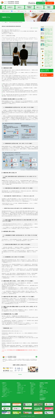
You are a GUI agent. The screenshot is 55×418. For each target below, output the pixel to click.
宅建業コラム (42, 386)
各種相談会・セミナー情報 (21, 385)
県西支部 (32, 390)
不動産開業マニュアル (5, 390)
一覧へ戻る (20, 374)
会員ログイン (19, 390)
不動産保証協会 (42, 399)
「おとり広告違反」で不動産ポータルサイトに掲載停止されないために (48, 59)
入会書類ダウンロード (5, 395)
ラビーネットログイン (20, 391)
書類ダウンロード (20, 386)
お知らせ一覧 (42, 384)
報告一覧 (41, 385)
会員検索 (41, 394)
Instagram (21, 11)
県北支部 (32, 391)
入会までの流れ (4, 387)
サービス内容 (4, 385)
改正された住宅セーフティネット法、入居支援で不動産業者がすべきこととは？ (48, 52)
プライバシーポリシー (43, 393)
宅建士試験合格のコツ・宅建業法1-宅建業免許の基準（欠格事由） (48, 45)
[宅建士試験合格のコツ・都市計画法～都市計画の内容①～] (42, 34)
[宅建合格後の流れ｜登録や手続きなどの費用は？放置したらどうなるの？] (42, 30)
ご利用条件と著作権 (43, 390)
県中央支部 (32, 392)
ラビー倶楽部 (50, 11)
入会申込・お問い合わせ (6, 392)
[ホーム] (3, 7)
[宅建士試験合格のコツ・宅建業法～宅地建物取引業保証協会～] (42, 41)
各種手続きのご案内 (20, 387)
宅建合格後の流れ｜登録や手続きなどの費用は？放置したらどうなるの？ (48, 30)
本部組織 (32, 386)
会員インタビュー (34, 11)
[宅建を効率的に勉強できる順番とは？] (42, 38)
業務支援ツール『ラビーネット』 (7, 391)
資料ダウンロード (4, 396)
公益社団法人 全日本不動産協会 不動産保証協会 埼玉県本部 (10, 2)
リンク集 (41, 389)
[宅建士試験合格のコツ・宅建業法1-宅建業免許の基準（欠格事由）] (42, 45)
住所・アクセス (33, 387)
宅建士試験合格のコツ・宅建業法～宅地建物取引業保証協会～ (48, 41)
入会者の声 (4, 386)
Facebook (14, 11)
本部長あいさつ (33, 385)
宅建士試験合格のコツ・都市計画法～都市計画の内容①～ (48, 34)
